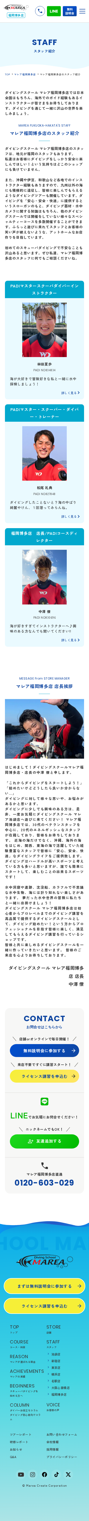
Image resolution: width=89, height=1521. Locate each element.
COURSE (19, 1344)
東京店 (56, 1367)
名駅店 (56, 1381)
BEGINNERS (24, 1390)
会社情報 (52, 1442)
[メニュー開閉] (82, 11)
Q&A (13, 1457)
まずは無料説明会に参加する (44, 1286)
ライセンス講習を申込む (45, 1076)
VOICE (53, 1407)
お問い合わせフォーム (61, 1434)
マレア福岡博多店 (25, 74)
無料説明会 (69, 11)
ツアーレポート (20, 1434)
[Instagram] (33, 1474)
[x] (68, 1474)
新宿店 (56, 1361)
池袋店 (56, 1354)
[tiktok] (56, 1474)
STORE (53, 1329)
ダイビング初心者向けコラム (25, 1417)
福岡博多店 (59, 1394)
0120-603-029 (44, 1182)
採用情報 (52, 1449)
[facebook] (44, 1474)
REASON (23, 1358)
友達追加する (49, 1141)
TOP (7, 74)
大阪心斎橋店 (60, 1387)
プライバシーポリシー (61, 1457)
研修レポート (19, 1442)
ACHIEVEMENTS (26, 1373)
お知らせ (16, 1449)
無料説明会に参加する (44, 1051)
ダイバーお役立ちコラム (24, 1410)
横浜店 (56, 1374)
